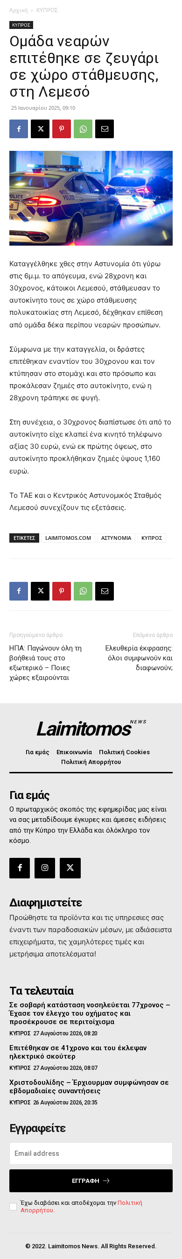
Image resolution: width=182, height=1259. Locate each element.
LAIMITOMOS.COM (68, 537)
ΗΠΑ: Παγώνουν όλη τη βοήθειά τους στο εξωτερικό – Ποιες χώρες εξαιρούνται (45, 663)
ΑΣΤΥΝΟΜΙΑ (116, 537)
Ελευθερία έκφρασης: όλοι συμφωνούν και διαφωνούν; (139, 658)
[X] (40, 129)
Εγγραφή (85, 1180)
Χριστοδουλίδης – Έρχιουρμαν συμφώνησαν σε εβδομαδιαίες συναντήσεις (89, 1086)
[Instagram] (45, 868)
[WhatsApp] (83, 129)
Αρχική (18, 10)
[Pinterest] (61, 129)
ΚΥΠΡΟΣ (47, 10)
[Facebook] (18, 129)
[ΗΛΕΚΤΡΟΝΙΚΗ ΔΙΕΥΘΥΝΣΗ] (104, 129)
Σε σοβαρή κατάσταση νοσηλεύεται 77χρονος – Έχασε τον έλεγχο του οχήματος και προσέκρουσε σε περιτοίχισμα (89, 1013)
